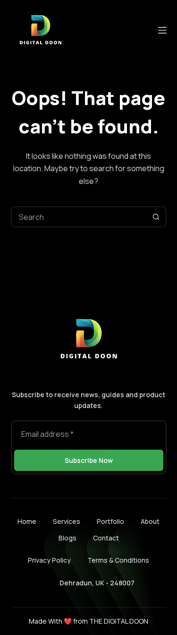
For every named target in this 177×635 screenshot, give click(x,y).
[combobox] (79, 216)
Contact (106, 538)
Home (26, 521)
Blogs (67, 538)
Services (66, 521)
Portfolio (110, 521)
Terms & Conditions (118, 560)
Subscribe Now (89, 460)
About (150, 521)
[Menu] (162, 30)
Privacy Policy (49, 560)
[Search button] (156, 216)
